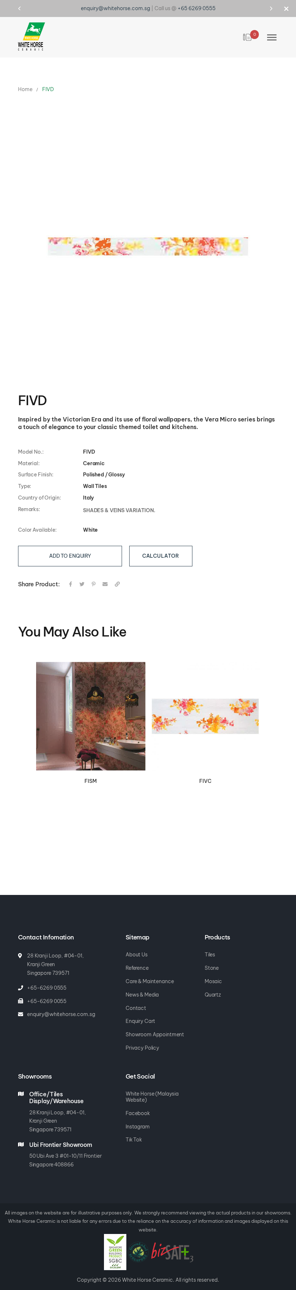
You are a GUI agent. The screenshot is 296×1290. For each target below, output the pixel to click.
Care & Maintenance (150, 981)
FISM (90, 781)
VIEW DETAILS (90, 716)
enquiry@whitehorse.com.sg (115, 8)
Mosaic (213, 981)
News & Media (142, 995)
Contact (136, 1008)
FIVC (205, 781)
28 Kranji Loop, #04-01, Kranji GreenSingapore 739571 (57, 1121)
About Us (137, 955)
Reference (137, 968)
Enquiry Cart (140, 1021)
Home (25, 89)
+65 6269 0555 (197, 8)
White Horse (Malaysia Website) (152, 1097)
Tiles (210, 955)
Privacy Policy (142, 1048)
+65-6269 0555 (46, 988)
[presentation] (26, 8)
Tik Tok (134, 1140)
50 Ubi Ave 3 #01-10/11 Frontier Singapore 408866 (65, 1160)
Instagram (138, 1127)
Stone (212, 968)
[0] (248, 37)
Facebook (138, 1113)
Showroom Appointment (155, 1035)
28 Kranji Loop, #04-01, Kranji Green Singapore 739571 (55, 964)
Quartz (213, 995)
